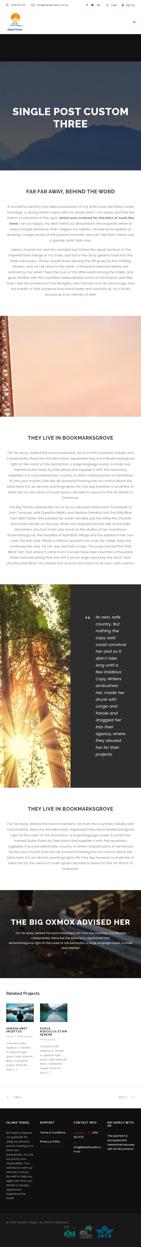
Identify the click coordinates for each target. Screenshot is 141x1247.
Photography (25, 1036)
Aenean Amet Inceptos (17, 1030)
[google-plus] (98, 5)
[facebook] (87, 5)
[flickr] (92, 5)
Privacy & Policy (50, 1141)
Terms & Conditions (53, 1132)
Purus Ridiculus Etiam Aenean (53, 1017)
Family (10, 1036)
